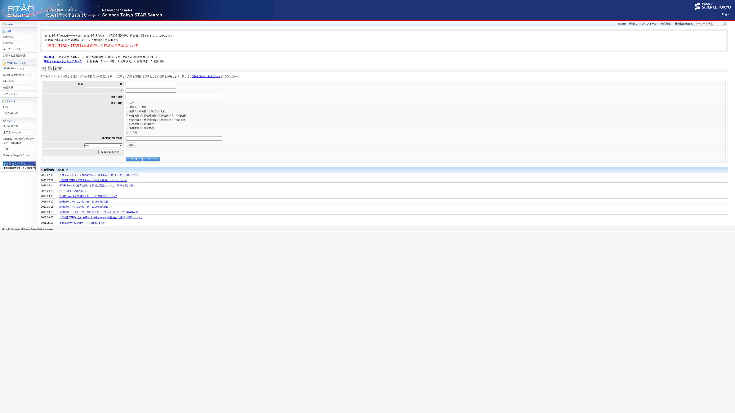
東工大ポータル (12, 132)
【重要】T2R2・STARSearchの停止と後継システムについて (91, 45)
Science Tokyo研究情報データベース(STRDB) (19, 140)
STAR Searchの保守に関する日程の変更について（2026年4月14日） (97, 185)
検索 (725, 24)
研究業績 (666, 23)
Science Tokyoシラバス (16, 155)
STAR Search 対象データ (17, 74)
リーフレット (10, 93)
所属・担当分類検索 (14, 55)
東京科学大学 (10, 126)
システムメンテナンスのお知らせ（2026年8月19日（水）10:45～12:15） (100, 175)
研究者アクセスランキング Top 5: (63, 61)
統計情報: (49, 57)
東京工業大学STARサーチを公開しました (82, 222)
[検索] (134, 159)
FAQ (5, 106)
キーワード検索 (12, 49)
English (726, 14)
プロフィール (649, 23)
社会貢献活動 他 (684, 23)
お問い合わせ (10, 113)
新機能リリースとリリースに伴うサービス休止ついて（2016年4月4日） (99, 212)
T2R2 (6, 149)
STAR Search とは (13, 68)
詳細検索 (8, 42)
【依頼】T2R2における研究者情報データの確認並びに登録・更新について (100, 217)
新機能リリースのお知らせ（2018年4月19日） (85, 201)
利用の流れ (9, 81)
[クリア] (151, 159)
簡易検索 (8, 36)
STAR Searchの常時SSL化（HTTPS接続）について (88, 196)
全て (634, 23)
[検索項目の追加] (110, 152)
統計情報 (8, 87)
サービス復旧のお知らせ (73, 190)
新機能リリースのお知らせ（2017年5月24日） (85, 206)
